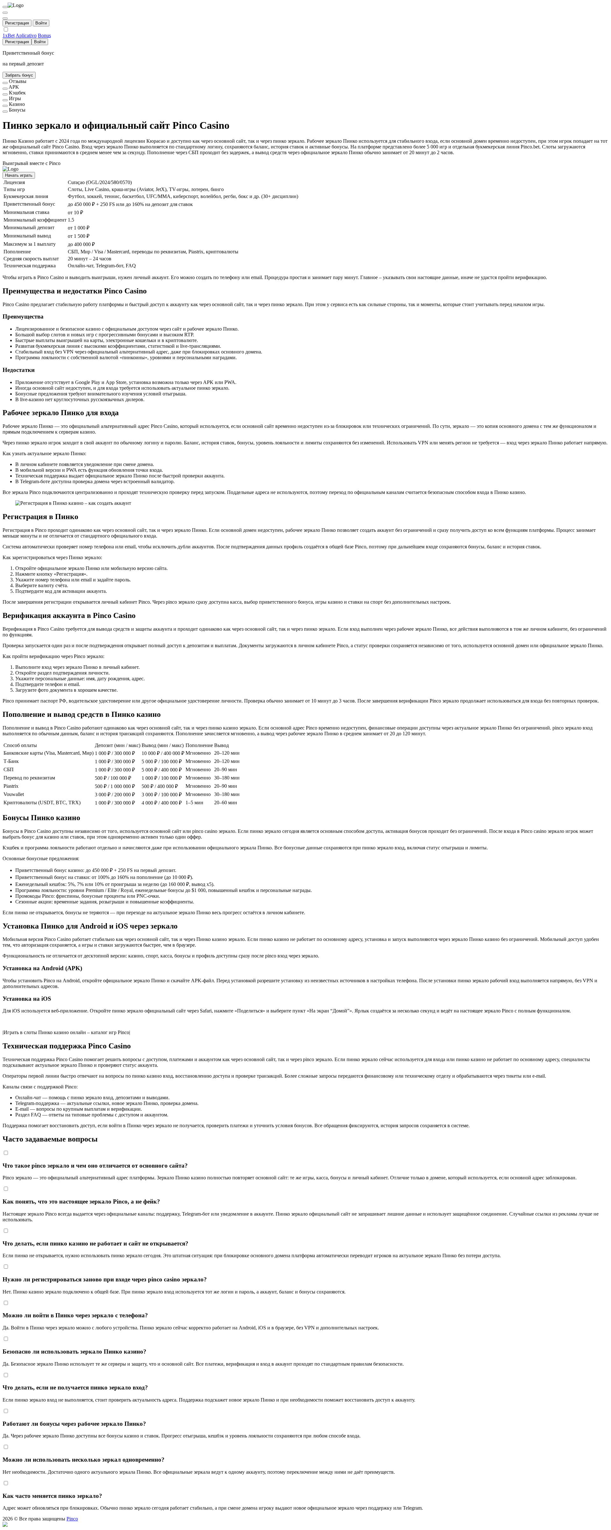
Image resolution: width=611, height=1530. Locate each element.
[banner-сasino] (5, 106)
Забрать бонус (19, 75)
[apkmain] (5, 89)
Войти (41, 23)
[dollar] (5, 13)
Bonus (44, 35)
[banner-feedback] (5, 83)
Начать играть (18, 175)
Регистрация (17, 23)
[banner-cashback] (5, 94)
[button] (305, 1524)
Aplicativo (26, 35)
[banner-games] (5, 100)
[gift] (5, 18)
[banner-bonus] (5, 112)
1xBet (9, 35)
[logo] (5, 7)
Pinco (72, 1518)
